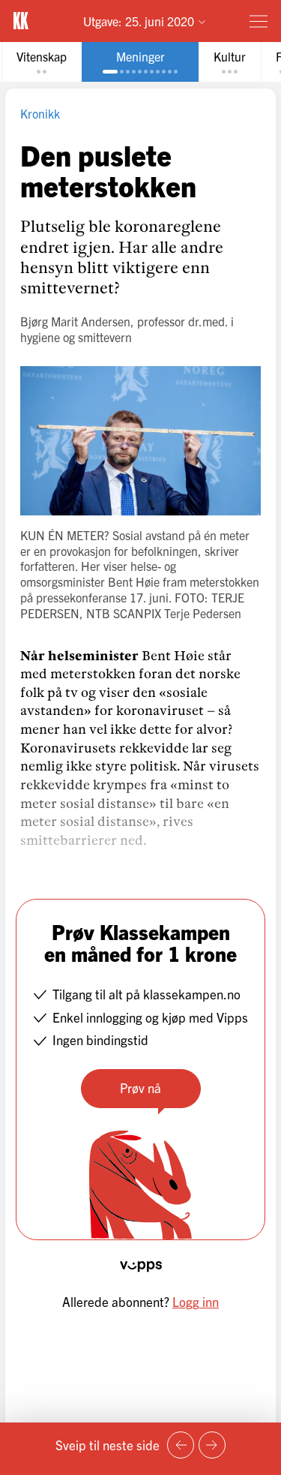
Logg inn (195, 1301)
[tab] (41, 62)
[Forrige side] (180, 1444)
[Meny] (259, 21)
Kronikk (40, 113)
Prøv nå (140, 1087)
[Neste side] (212, 1444)
